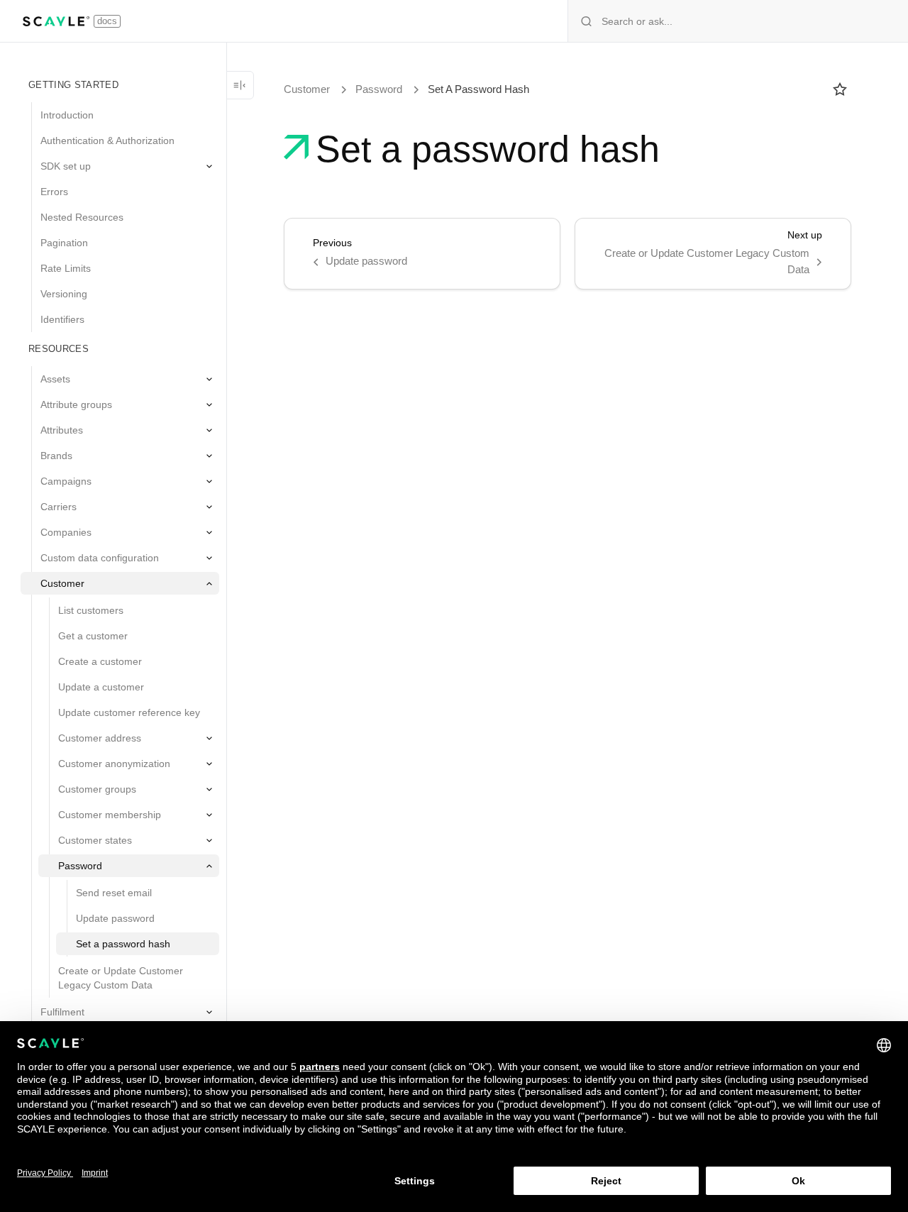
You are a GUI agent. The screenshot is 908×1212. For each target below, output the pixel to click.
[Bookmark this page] (840, 89)
